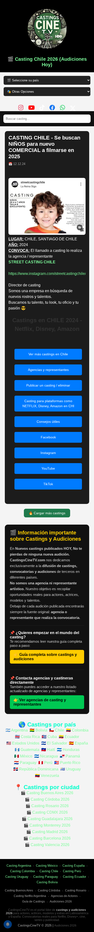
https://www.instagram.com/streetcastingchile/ (47, 274)
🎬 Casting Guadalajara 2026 (47, 819)
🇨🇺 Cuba (49, 737)
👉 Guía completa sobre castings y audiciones (45, 657)
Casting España (73, 865)
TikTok (48, 484)
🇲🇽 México (23, 756)
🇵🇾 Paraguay (25, 763)
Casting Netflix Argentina (30, 896)
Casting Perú (72, 871)
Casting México (47, 865)
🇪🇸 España (78, 743)
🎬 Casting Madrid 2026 (47, 832)
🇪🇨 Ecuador (69, 737)
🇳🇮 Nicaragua (46, 756)
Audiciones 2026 (61, 901)
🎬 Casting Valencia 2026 (47, 845)
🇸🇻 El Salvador (54, 743)
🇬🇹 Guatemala (27, 750)
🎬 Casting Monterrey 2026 (47, 825)
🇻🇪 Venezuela (47, 776)
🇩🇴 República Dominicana (35, 769)
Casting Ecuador (74, 876)
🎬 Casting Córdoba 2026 (47, 799)
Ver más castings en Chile (48, 354)
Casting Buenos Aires (19, 890)
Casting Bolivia (47, 882)
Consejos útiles (48, 422)
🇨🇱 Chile (56, 730)
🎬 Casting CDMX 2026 (47, 812)
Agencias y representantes (48, 370)
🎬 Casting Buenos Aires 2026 (47, 793)
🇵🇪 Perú (45, 763)
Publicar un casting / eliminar (48, 385)
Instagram (48, 453)
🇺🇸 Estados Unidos (22, 743)
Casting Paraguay (45, 876)
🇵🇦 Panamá (70, 756)
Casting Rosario (75, 890)
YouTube (48, 468)
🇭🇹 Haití (48, 750)
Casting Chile (49, 871)
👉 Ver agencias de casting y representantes (39, 702)
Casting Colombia (22, 871)
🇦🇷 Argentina (17, 730)
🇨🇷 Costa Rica (27, 737)
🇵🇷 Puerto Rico (67, 763)
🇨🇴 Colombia (77, 730)
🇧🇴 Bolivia (38, 730)
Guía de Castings (33, 901)
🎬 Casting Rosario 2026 (47, 806)
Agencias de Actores (64, 896)
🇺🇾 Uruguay (70, 769)
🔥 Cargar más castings (47, 513)
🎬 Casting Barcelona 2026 (47, 838)
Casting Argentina (19, 865)
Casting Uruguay (16, 876)
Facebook (48, 437)
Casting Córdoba (49, 890)
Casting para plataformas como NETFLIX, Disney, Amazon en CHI (48, 403)
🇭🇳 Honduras (68, 750)
